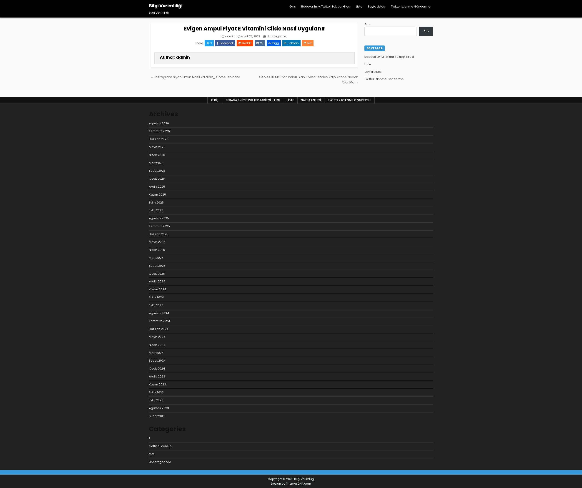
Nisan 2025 (157, 250)
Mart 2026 (156, 163)
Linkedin (293, 43)
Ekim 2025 (156, 202)
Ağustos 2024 (159, 313)
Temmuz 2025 (159, 226)
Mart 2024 (156, 353)
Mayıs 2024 (157, 337)
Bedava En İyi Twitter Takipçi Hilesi (326, 6)
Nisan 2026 (157, 155)
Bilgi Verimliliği (166, 6)
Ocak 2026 (157, 178)
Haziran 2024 (158, 329)
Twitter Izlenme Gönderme (410, 6)
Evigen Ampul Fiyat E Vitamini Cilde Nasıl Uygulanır (254, 28)
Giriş (292, 6)
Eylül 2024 (156, 305)
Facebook (226, 43)
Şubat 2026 (157, 171)
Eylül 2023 (156, 400)
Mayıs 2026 (157, 147)
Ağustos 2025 (159, 218)
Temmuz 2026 (159, 131)
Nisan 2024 (157, 345)
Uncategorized (277, 36)
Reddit (246, 43)
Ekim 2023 (156, 392)
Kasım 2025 (157, 194)
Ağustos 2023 (159, 408)
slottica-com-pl (160, 446)
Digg (275, 43)
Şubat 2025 (157, 266)
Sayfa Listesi (377, 6)
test (151, 454)
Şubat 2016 (157, 416)
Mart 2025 (156, 258)
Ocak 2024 (157, 368)
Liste (359, 6)
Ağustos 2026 (159, 123)
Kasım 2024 (157, 289)
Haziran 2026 (158, 139)
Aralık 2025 (157, 186)
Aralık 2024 (157, 281)
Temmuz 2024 (159, 321)
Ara (367, 24)
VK (261, 43)
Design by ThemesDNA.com (291, 483)
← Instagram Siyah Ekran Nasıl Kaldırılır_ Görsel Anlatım (195, 77)
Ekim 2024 (156, 297)
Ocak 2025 (157, 274)
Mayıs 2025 (157, 242)
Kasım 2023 (157, 384)
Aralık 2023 (157, 376)
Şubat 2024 (157, 360)
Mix (309, 43)
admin (230, 36)
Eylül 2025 (156, 210)
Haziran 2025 (158, 234)
